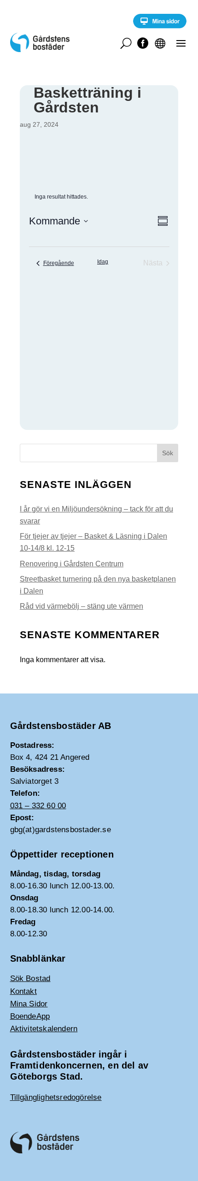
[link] (159, 26)
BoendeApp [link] (30, 1016)
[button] (181, 42)
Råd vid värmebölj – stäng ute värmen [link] (81, 606)
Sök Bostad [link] (30, 978)
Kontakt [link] (23, 991)
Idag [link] (102, 262)
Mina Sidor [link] (29, 1003)
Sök (167, 453)
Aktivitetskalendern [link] (44, 1028)
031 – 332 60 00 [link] (38, 805)
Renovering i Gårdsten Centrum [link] (71, 564)
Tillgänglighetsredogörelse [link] (56, 1097)
